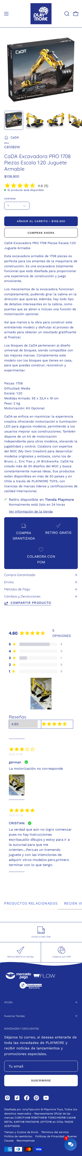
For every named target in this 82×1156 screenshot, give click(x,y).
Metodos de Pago (17, 589)
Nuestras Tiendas (14, 1016)
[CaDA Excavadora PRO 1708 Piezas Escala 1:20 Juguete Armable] (13, 120)
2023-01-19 (15, 754)
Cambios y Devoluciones (22, 596)
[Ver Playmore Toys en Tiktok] (17, 1098)
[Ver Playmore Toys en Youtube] (46, 1098)
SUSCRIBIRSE (41, 1080)
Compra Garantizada (19, 575)
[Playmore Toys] (41, 13)
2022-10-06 (16, 815)
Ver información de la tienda (31, 511)
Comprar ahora (41, 232)
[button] (66, 14)
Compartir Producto (31, 603)
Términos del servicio (55, 1132)
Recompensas (26, 1140)
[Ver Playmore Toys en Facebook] (27, 1098)
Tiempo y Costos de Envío (21, 1132)
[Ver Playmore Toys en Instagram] (7, 1098)
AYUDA (8, 1002)
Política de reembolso (18, 1136)
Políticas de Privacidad (50, 1136)
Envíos (9, 582)
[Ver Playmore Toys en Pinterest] (36, 1098)
